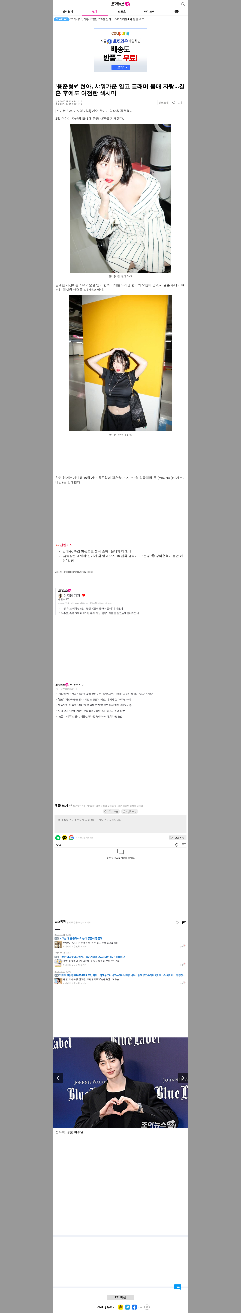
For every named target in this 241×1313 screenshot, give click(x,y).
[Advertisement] (120, 456)
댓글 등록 (179, 838)
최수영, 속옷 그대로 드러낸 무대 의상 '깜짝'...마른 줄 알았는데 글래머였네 (100, 613)
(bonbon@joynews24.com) (80, 572)
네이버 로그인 (58, 837)
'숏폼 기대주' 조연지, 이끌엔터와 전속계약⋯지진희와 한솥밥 (90, 716)
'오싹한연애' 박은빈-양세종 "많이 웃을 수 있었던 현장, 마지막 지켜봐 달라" (114, 19)
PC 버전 (120, 1297)
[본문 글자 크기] (180, 102)
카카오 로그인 (64, 837)
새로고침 (82, 684)
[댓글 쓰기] (163, 102)
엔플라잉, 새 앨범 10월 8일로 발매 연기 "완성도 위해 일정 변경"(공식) (95, 705)
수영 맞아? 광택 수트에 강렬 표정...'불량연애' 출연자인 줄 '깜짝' (91, 710)
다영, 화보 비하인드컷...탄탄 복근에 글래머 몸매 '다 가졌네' (92, 608)
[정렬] (183, 922)
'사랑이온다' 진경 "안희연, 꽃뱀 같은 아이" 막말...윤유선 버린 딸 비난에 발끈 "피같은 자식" (105, 693)
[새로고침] (177, 922)
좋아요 (84, 595)
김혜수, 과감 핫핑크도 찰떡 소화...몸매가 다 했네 (97, 551)
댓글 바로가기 (177, 1287)
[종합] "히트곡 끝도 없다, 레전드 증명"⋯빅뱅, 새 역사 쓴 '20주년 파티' (94, 699)
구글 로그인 (71, 837)
